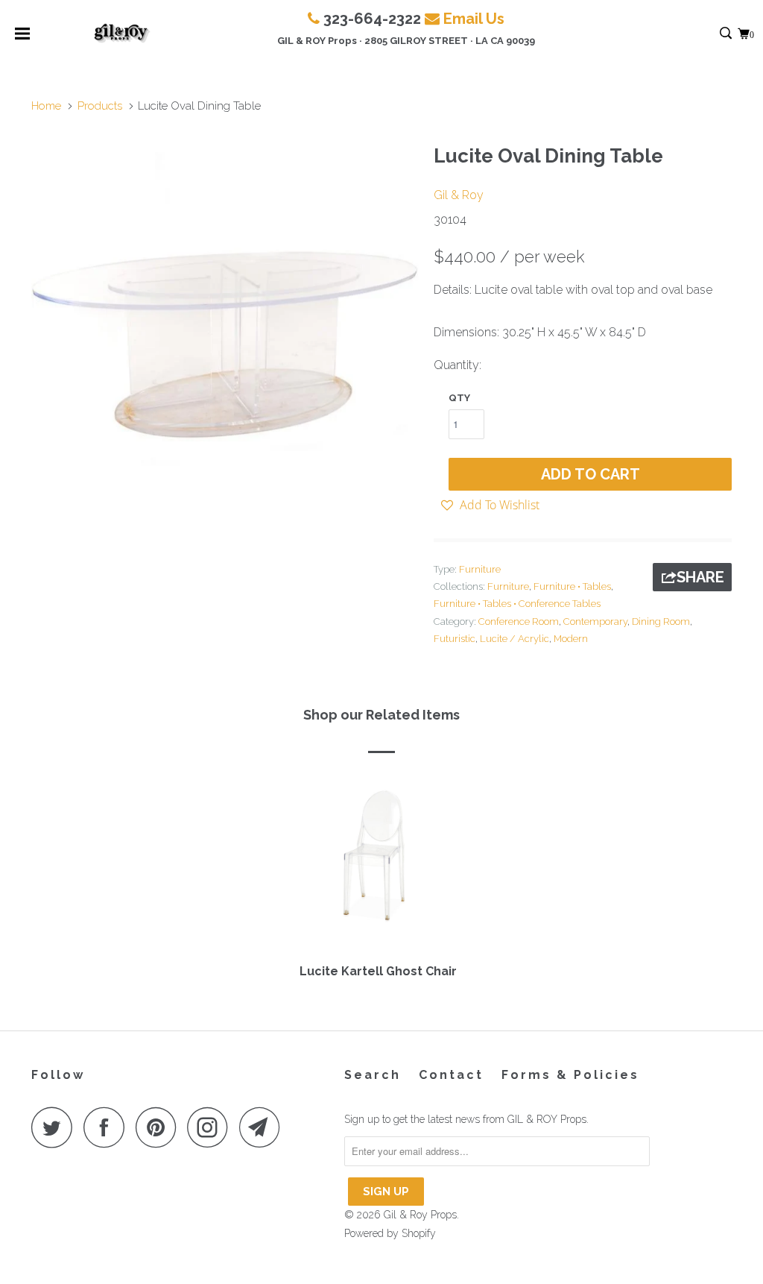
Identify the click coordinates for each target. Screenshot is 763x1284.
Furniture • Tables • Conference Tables (517, 603)
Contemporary (595, 621)
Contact (451, 1075)
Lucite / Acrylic (514, 638)
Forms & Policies (570, 1075)
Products (99, 106)
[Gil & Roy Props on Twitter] (55, 1127)
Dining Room (661, 621)
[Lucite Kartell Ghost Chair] (378, 863)
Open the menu (22, 38)
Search (372, 1075)
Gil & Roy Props (420, 1215)
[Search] (727, 34)
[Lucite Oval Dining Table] (225, 329)
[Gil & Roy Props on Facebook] (108, 1127)
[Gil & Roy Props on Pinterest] (160, 1127)
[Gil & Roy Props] (122, 33)
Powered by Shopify (390, 1233)
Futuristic (454, 638)
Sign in (710, 34)
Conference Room (518, 621)
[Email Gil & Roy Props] (263, 1127)
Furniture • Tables (572, 586)
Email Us (473, 19)
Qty (459, 397)
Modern (571, 638)
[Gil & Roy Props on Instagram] (211, 1127)
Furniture (480, 569)
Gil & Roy (459, 195)
